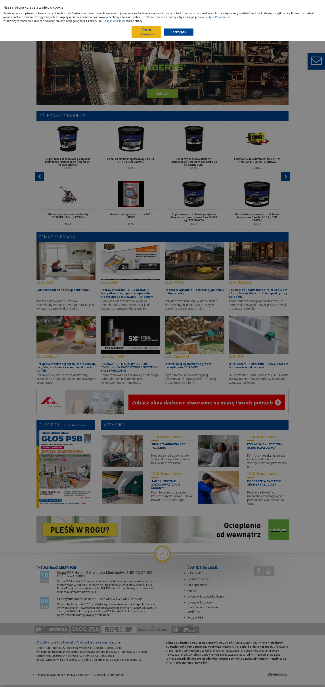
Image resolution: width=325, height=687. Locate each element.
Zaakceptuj (178, 32)
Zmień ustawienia (146, 32)
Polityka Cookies (113, 21)
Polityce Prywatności (217, 17)
